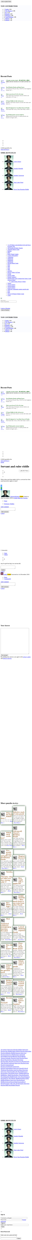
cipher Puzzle (9, 1061)
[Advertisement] (15, 4)
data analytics (15, 1070)
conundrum (8, 1066)
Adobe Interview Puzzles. (21, 498)
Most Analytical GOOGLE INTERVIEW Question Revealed (6, 925)
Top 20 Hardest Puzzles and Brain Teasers (15, 87)
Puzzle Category (12, 277)
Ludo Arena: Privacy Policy (18, 281)
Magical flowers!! (21, 857)
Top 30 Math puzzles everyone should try (15, 114)
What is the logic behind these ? (7, 815)
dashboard (10, 258)
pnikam (7, 20)
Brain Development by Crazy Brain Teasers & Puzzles (18, 107)
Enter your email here (6, 1225)
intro (9, 266)
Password (3, 1219)
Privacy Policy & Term (14, 272)
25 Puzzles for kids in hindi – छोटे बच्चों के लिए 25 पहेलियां (17, 80)
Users (9, 295)
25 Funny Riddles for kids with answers (15, 101)
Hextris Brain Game (13, 263)
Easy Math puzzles (10, 1075)
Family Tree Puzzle (19, 1077)
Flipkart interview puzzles (13, 1080)
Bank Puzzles (9, 1056)
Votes (5, 553)
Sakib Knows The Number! (18, 1001)
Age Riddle (8, 1051)
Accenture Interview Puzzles (9, 1049)
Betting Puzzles (17, 1056)
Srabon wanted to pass (21, 983)
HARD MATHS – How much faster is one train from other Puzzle (19, 900)
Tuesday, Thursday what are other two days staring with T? (7, 877)
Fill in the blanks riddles (12, 1078)
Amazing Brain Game (13, 249)
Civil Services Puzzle (19, 1061)
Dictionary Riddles (9, 504)
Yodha (7, 9)
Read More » (17, 822)
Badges (10, 251)
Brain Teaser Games (13, 254)
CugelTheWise (9, 17)
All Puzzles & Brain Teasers (15, 248)
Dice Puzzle (8, 1073)
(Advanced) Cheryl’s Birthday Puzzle (17, 834)
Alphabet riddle (10, 1053)
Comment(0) (7, 579)
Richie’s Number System (9, 982)
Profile (9, 274)
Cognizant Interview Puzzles (16, 1063)
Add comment (4, 511)
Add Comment (5, 506)
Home (2, 462)
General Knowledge (11, 1082)
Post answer (4, 655)
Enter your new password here (9, 1235)
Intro (9, 265)
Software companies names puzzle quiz (18, 289)
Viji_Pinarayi (9, 11)
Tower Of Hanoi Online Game (16, 294)
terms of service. (7, 658)
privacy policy (27, 657)
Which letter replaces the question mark (6, 968)
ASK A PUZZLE (5, 310)
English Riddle (9, 1077)
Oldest (6, 554)
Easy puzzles (20, 1075)
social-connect (11, 284)
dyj (6, 12)
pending (10, 271)
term (9, 290)
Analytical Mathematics (12, 1055)
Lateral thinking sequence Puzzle (19, 929)
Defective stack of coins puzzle (18, 813)
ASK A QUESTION (6, 1)
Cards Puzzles (20, 1058)
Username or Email (6, 1218)
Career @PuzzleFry (13, 255)
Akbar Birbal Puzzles (18, 1051)
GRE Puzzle (8, 1085)
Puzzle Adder (11, 275)
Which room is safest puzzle (18, 963)
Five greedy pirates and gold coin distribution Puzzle (6, 854)
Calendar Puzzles (10, 1058)
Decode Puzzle (17, 1072)
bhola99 (7, 14)
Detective (8, 15)
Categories (10, 257)
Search (9, 283)
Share (5, 501)
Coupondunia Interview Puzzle (14, 1068)
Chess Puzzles (13, 1060)
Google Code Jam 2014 (12, 1083)
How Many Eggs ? (8, 904)
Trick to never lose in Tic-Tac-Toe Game (14, 94)
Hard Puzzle (16, 1085)
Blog (9, 252)
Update (3, 570)
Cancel (2, 513)
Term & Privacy (5, 149)
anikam (7, 18)
